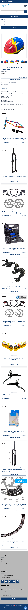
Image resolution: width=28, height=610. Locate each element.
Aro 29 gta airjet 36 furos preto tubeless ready (14, 542)
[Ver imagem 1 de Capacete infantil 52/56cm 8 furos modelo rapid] (6, 61)
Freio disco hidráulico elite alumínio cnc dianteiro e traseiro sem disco (14, 395)
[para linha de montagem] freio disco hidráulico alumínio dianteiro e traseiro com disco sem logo (14, 322)
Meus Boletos (12, 9)
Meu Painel (4, 564)
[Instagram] (6, 581)
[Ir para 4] (15, 355)
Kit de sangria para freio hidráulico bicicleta (14, 432)
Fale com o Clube (5, 566)
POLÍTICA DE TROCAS (20, 608)
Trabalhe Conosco (6, 577)
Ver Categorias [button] (15, 16)
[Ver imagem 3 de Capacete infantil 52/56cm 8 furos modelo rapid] (17, 61)
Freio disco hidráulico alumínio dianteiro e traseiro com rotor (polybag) (14, 212)
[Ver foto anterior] (2, 61)
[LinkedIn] (17, 581)
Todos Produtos (19, 9)
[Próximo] (25, 124)
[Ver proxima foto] (26, 61)
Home (3, 9)
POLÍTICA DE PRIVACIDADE (8, 608)
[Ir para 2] (13, 355)
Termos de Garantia (6, 568)
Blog (2, 561)
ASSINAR (13, 598)
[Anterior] (3, 124)
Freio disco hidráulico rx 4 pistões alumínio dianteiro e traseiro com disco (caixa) (14, 505)
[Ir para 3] (14, 355)
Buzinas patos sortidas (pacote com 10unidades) (14, 359)
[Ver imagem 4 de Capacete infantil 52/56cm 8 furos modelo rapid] (22, 61)
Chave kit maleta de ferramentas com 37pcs (14, 249)
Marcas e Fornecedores (7, 575)
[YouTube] (13, 581)
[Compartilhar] (26, 68)
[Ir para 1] (13, 172)
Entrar (14, 27)
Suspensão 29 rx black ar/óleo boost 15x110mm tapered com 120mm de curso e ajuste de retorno (14, 176)
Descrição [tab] (4, 88)
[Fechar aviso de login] (2, 30)
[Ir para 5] (16, 355)
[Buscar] (25, 11)
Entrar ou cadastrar (7, 1)
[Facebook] (2, 581)
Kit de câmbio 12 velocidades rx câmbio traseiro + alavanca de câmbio (14, 285)
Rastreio (6, 9)
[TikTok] (10, 581)
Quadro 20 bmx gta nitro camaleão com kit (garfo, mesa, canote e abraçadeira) (14, 139)
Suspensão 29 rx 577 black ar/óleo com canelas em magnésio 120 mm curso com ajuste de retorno (14, 468)
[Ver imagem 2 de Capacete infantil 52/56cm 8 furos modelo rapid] (11, 61)
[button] (25, 608)
